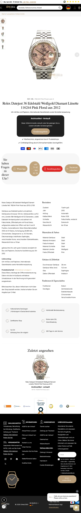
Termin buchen (45, 426)
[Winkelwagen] (79, 7)
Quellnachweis (26, 463)
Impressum (43, 461)
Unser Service (26, 447)
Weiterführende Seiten (29, 459)
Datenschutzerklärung (68, 473)
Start (3, 14)
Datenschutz (44, 439)
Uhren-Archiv (20, 14)
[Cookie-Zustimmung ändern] (4, 506)
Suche (60, 8)
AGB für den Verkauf (46, 435)
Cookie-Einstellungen (46, 465)
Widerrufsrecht (45, 444)
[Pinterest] (11, 459)
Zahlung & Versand (46, 452)
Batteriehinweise (45, 456)
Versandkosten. (54, 507)
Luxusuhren (10, 14)
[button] (77, 54)
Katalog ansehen (1, 8)
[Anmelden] (75, 7)
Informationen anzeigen (22, 270)
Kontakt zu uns (27, 442)
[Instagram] (5, 459)
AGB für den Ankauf (28, 426)
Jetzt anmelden (67, 479)
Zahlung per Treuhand (47, 431)
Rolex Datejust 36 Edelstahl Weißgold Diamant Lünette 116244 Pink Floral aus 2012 (41, 383)
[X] (5, 464)
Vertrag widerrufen (46, 448)
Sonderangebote (40, 131)
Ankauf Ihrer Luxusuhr (29, 431)
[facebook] (17, 459)
